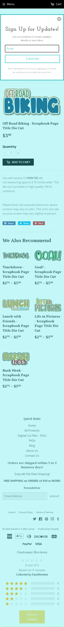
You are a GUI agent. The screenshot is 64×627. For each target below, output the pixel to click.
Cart (58, 4)
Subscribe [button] (32, 59)
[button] (59, 19)
